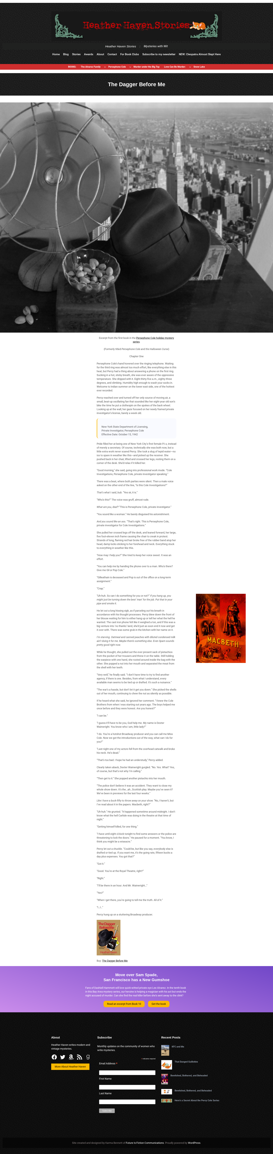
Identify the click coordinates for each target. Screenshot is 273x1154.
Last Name (105, 1093)
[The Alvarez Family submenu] (105, 67)
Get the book (159, 1003)
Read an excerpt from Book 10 (124, 1003)
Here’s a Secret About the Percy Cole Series (197, 1100)
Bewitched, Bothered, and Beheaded (189, 1075)
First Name (105, 1078)
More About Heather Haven (70, 1066)
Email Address (108, 1064)
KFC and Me (178, 1046)
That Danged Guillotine (186, 1061)
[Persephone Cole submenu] (130, 67)
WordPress (194, 1142)
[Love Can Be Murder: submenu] (190, 67)
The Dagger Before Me (115, 960)
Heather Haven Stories (120, 46)
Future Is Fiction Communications (145, 1142)
